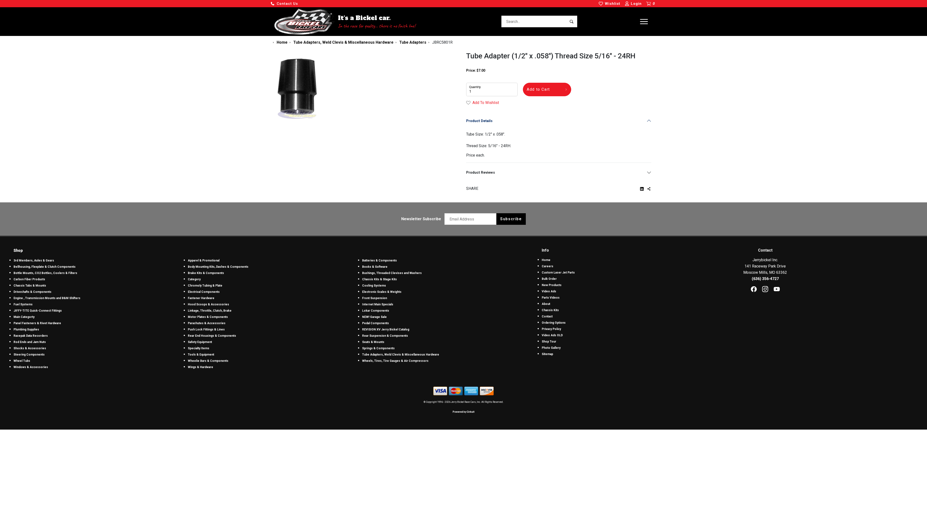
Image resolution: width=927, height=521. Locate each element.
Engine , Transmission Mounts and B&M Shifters (47, 298)
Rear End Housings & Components (212, 335)
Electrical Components (204, 292)
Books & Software (374, 266)
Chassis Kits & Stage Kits (379, 279)
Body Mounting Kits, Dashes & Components (218, 266)
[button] (284, 4)
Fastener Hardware (201, 298)
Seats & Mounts (373, 342)
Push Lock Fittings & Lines (206, 329)
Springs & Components (378, 348)
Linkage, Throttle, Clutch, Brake (210, 310)
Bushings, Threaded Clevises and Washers (392, 273)
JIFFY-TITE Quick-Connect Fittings (38, 310)
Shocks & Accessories (30, 348)
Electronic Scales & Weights (381, 292)
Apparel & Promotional (203, 260)
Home (546, 260)
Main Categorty (24, 317)
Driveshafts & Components (32, 292)
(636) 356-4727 (765, 278)
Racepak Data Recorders (31, 335)
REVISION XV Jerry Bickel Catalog (385, 329)
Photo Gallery (551, 348)
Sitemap (547, 354)
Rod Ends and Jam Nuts (30, 342)
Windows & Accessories (31, 367)
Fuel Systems (23, 304)
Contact (547, 316)
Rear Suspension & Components (385, 335)
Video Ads (549, 291)
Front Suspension (374, 298)
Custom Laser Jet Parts (558, 272)
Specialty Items (198, 348)
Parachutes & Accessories (206, 323)
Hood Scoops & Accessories (208, 304)
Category (194, 279)
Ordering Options (554, 322)
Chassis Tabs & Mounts (30, 285)
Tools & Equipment (201, 354)
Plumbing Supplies (26, 329)
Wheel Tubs (22, 361)
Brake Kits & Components (206, 273)
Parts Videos (551, 297)
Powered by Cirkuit (463, 412)
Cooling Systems (374, 285)
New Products (552, 285)
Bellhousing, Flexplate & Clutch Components (45, 266)
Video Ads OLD (552, 335)
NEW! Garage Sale (374, 317)
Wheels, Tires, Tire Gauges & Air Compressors (395, 361)
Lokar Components (375, 310)
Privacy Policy (551, 329)
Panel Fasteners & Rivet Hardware (37, 323)
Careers (547, 266)
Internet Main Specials (377, 304)
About (546, 304)
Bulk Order (549, 279)
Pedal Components (375, 323)
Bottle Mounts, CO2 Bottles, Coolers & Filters (45, 273)
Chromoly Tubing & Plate (205, 285)
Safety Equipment (200, 342)
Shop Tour (549, 341)
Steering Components (29, 354)
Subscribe (511, 219)
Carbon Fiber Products (29, 279)
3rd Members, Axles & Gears (34, 260)
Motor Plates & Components (208, 317)
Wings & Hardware (200, 367)
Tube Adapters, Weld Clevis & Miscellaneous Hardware (400, 354)
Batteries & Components (379, 260)
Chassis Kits (550, 310)
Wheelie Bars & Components (208, 361)
